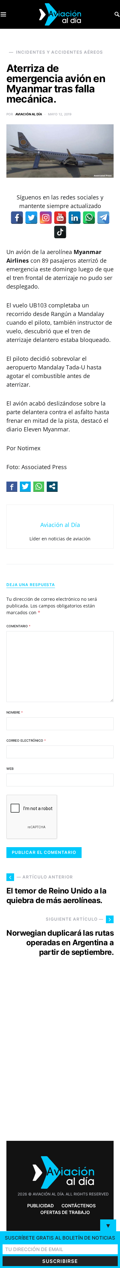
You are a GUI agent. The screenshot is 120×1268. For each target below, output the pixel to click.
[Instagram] (45, 217)
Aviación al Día (28, 114)
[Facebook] (17, 217)
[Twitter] (31, 217)
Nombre (14, 712)
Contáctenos (78, 1205)
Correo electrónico (26, 740)
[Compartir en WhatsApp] (38, 486)
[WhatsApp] (89, 217)
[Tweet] (25, 486)
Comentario (18, 626)
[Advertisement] (60, 1060)
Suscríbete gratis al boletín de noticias (60, 1238)
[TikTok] (60, 232)
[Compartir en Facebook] (11, 486)
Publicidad (40, 1205)
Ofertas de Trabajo (65, 1212)
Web (10, 768)
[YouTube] (60, 217)
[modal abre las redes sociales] (52, 486)
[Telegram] (103, 217)
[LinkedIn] (74, 217)
